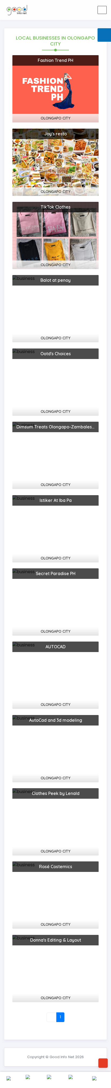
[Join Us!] (88, 10)
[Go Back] (103, 1063)
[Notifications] (62, 10)
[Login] (75, 10)
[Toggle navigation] (102, 10)
